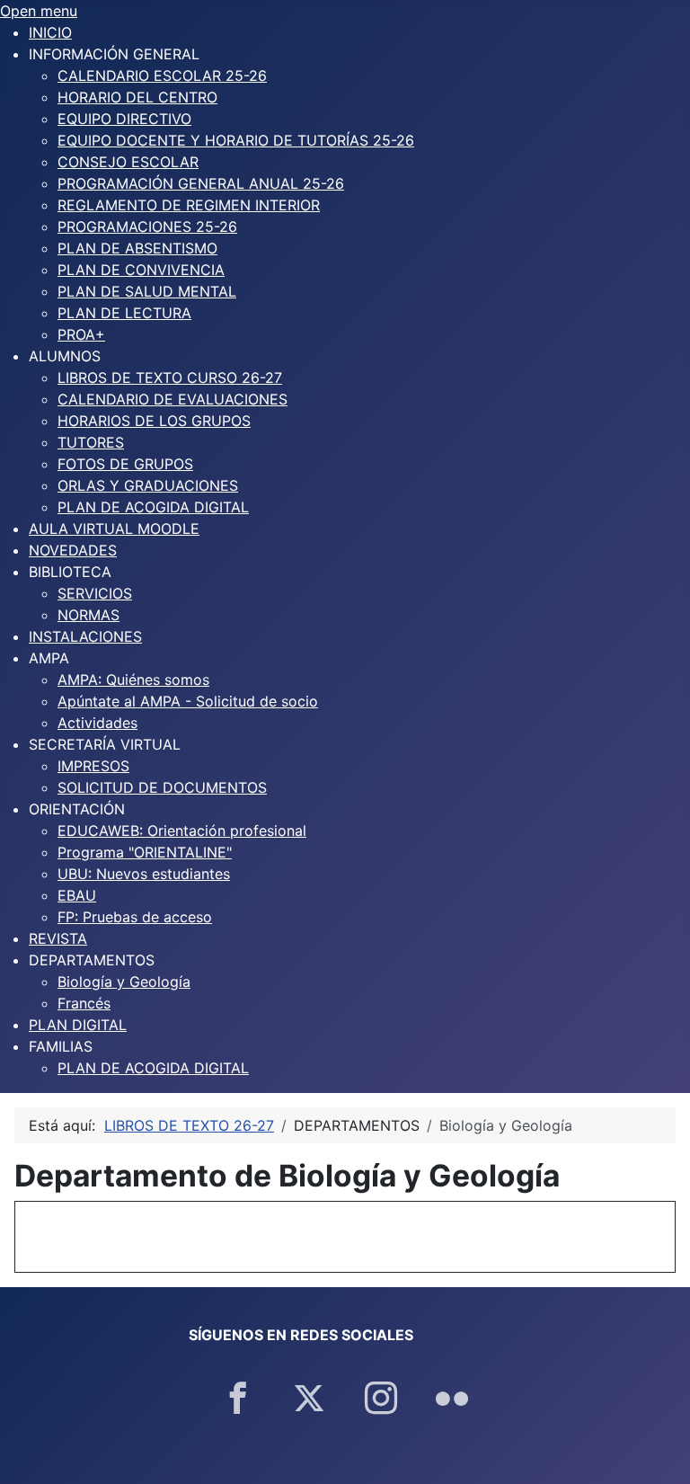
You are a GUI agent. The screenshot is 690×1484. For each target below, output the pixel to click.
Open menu (38, 11)
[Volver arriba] (658, 1451)
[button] (114, 54)
